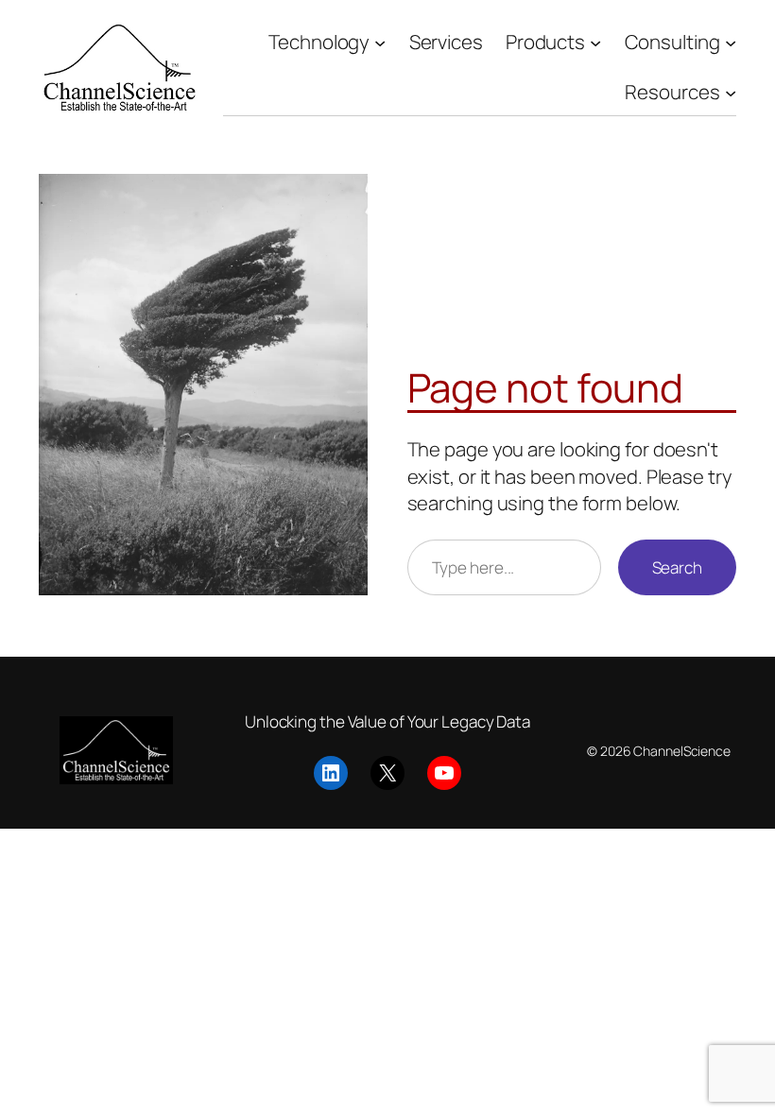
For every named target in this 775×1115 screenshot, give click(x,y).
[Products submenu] (595, 41)
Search (677, 567)
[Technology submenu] (380, 41)
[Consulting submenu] (730, 41)
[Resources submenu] (730, 91)
